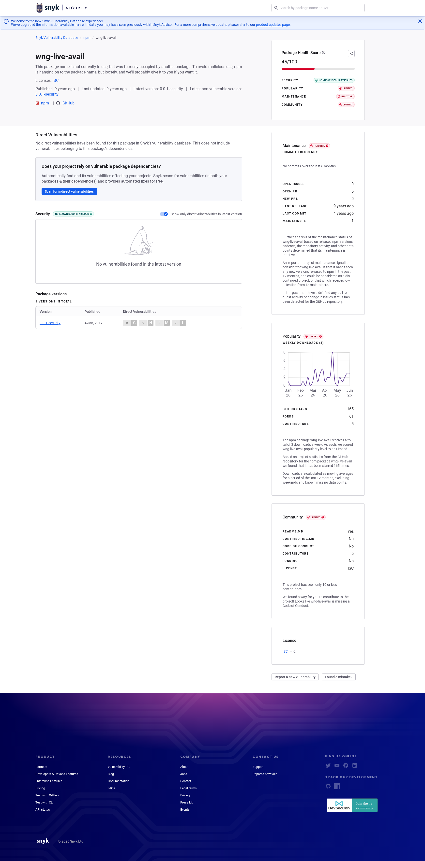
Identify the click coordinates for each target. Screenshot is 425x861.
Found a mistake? (338, 677)
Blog (111, 774)
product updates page (273, 25)
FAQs (111, 788)
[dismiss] (420, 21)
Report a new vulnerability (295, 677)
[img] (91, 214)
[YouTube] (337, 767)
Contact (185, 781)
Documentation (118, 781)
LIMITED (313, 336)
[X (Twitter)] (328, 767)
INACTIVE (319, 145)
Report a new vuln (265, 774)
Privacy (185, 795)
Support (258, 767)
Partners (41, 767)
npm (86, 38)
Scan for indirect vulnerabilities (69, 191)
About (184, 767)
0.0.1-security (47, 94)
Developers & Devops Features (56, 774)
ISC (56, 80)
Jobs (183, 774)
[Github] (328, 788)
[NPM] (337, 788)
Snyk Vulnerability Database (56, 38)
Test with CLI (44, 802)
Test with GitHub (47, 795)
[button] (324, 53)
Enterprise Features (48, 781)
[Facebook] (346, 767)
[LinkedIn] (355, 767)
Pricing (40, 788)
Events (185, 809)
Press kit (186, 802)
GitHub (68, 103)
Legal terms (188, 788)
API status (42, 809)
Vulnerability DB (119, 767)
